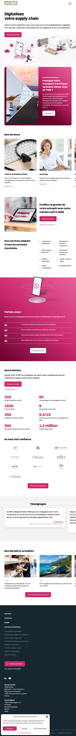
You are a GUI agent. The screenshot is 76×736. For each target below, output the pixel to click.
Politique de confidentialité (24, 732)
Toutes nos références (38, 486)
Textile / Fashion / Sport (65, 260)
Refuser (24, 728)
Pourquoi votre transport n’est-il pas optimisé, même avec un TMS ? (55, 85)
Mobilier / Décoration (46, 260)
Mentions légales (50, 733)
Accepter (10, 728)
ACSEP (6, 622)
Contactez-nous (38, 351)
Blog (6, 580)
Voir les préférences (40, 728)
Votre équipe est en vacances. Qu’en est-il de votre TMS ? (55, 585)
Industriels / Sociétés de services (63, 252)
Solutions (8, 618)
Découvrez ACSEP (13, 35)
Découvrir (7, 186)
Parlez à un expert (16, 664)
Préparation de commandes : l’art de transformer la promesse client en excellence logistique (17, 586)
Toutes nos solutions (46, 225)
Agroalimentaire (65, 266)
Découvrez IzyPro (48, 219)
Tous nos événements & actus (38, 595)
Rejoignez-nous (9, 389)
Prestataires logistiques (46, 242)
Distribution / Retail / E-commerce (64, 243)
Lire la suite (49, 113)
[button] (47, 717)
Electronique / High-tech (47, 251)
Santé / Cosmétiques (46, 267)
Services (7, 614)
